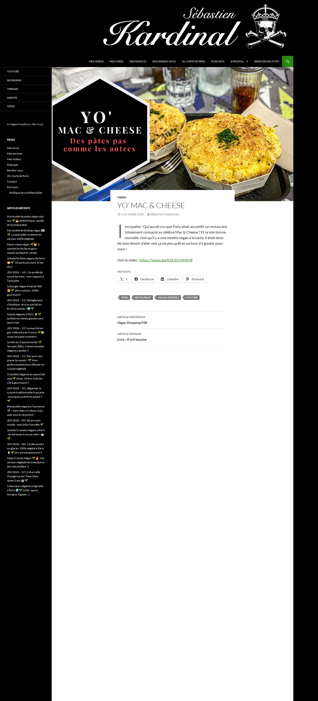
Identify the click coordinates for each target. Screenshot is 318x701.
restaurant (143, 297)
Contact (12, 181)
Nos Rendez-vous (164, 61)
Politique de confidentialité (25, 192)
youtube (192, 297)
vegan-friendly (168, 297)
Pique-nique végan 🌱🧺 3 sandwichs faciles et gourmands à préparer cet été (23, 248)
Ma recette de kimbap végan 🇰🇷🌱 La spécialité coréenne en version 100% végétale (26, 234)
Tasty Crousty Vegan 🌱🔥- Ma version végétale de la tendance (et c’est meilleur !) (25, 462)
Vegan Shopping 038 (132, 320)
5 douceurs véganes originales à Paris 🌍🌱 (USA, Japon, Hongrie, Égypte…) (25, 490)
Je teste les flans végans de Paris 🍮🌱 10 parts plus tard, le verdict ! (26, 262)
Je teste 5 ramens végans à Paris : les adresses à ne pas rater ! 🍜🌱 (26, 434)
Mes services (137, 61)
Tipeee (11, 106)
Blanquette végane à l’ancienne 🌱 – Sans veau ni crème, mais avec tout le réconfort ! (25, 411)
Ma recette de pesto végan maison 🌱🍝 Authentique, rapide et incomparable (25, 221)
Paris (124, 297)
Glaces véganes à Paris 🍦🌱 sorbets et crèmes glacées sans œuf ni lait (25, 318)
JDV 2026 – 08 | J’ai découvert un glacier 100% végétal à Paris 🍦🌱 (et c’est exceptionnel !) (25, 448)
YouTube (13, 71)
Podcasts (217, 61)
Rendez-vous (15, 170)
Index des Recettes (266, 61)
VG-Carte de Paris (193, 61)
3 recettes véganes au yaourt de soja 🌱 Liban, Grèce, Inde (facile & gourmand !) (26, 378)
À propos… (237, 61)
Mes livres (116, 61)
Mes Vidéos (96, 61)
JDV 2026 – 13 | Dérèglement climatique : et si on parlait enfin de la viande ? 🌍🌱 (25, 304)
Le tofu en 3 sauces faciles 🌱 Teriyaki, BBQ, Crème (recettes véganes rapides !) (25, 346)
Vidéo (121, 197)
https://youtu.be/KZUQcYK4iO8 (166, 260)
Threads (12, 88)
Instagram (14, 80)
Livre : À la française (131, 336)
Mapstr (12, 97)
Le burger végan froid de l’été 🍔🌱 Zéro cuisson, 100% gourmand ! (24, 290)
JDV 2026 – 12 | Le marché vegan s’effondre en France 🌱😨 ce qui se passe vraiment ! (25, 332)
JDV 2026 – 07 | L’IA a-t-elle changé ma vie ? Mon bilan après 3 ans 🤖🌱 (23, 476)
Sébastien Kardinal (164, 214)
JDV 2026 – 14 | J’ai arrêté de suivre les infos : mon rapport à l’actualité (25, 276)
